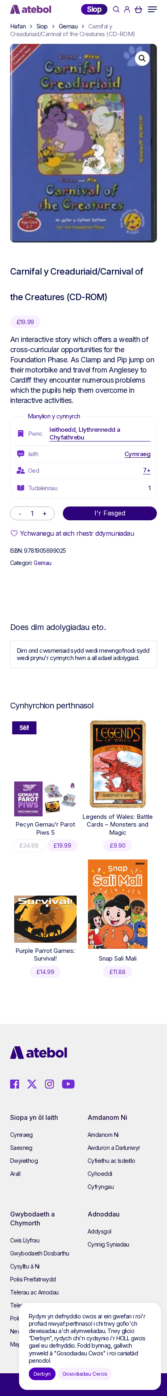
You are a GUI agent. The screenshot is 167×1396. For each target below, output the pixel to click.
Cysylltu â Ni (25, 1266)
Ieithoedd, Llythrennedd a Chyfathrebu (84, 434)
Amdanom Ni (103, 1134)
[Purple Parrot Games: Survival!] (45, 919)
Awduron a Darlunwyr (114, 1147)
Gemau (68, 26)
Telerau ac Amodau (34, 1292)
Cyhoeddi (100, 1173)
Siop (94, 9)
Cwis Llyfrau (25, 1240)
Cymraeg (137, 454)
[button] (152, 9)
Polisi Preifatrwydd (33, 1279)
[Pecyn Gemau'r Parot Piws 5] (45, 799)
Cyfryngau (100, 1186)
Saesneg (21, 1147)
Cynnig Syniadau (108, 1244)
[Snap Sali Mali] (118, 904)
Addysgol (99, 1231)
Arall (15, 1173)
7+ (146, 470)
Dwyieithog (24, 1160)
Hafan (18, 26)
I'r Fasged (109, 513)
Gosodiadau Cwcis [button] (84, 1373)
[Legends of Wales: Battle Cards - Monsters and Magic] (117, 764)
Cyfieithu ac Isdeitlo (111, 1160)
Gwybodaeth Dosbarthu (39, 1253)
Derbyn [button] (42, 1373)
